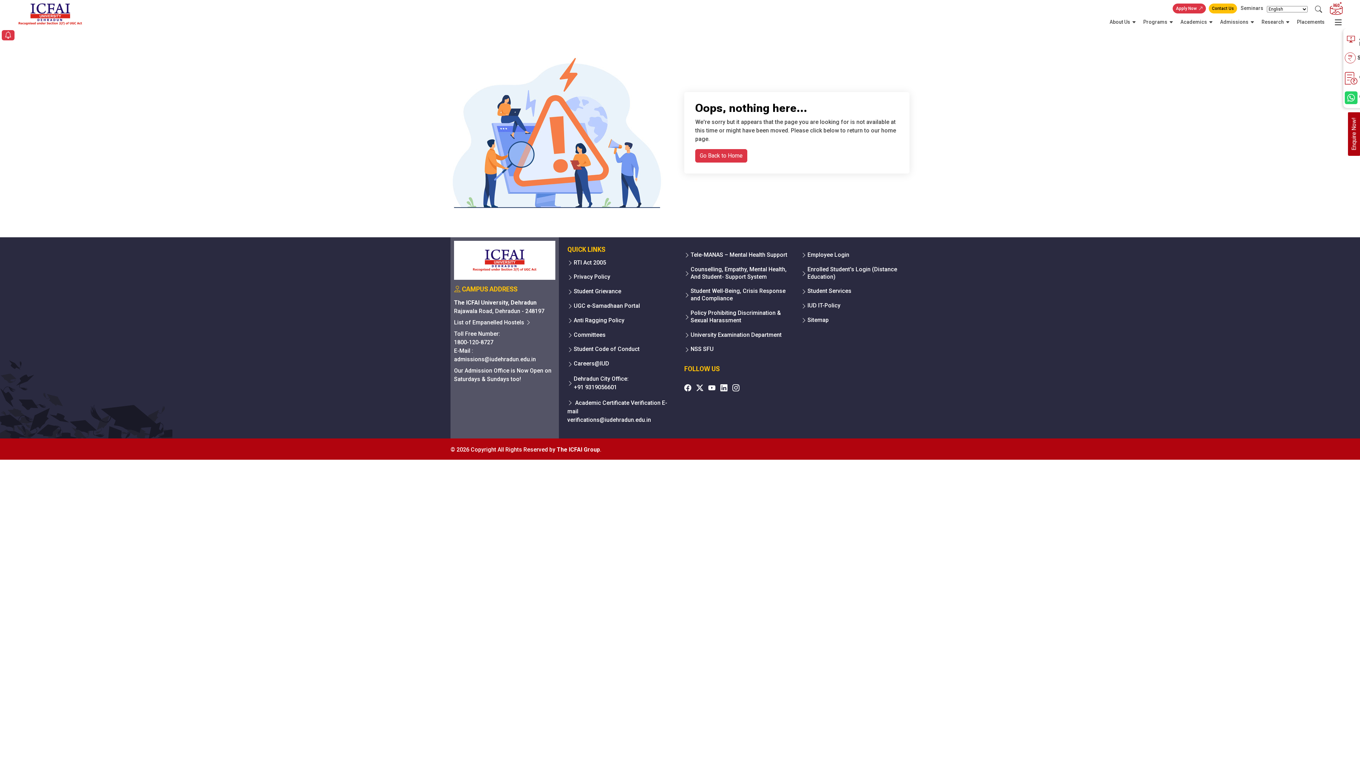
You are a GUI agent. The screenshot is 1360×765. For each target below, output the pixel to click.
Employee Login (828, 254)
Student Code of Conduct (607, 349)
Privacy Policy (592, 276)
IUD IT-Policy (824, 305)
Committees (590, 335)
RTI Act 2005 (590, 262)
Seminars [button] (1252, 8)
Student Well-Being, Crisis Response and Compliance (738, 295)
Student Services (829, 291)
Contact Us (1223, 8)
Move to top (677, 745)
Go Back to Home (721, 155)
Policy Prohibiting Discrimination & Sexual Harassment (736, 317)
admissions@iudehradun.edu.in (495, 359)
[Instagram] (736, 387)
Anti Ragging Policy (599, 320)
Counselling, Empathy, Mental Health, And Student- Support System (739, 273)
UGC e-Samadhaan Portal (607, 305)
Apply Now (1186, 8)
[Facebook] (687, 387)
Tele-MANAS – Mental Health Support (739, 254)
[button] (8, 36)
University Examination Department (736, 335)
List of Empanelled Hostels (490, 322)
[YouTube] (711, 387)
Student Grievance (597, 291)
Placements (1311, 22)
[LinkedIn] (723, 387)
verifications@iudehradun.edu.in (609, 419)
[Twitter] (699, 387)
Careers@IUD (591, 363)
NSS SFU (702, 349)
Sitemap (818, 320)
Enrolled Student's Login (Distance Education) (852, 273)
